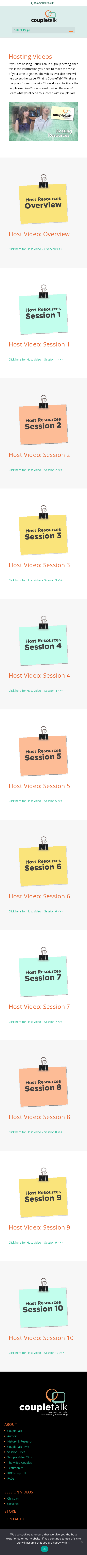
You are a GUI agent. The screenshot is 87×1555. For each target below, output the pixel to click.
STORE (10, 1511)
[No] (82, 1542)
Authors (12, 1436)
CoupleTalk (14, 1431)
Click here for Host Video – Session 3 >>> (36, 580)
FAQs (10, 1478)
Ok (44, 1549)
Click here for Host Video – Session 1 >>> (36, 359)
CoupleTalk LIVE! (18, 1447)
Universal (13, 1504)
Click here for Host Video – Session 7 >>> (36, 1022)
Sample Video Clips (19, 1457)
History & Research (20, 1441)
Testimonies (15, 1468)
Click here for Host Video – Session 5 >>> (36, 801)
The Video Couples (19, 1463)
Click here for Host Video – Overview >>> (35, 249)
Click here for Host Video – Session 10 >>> (36, 1353)
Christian (13, 1498)
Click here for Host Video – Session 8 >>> (36, 1132)
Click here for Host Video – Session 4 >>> (36, 691)
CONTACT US (16, 1518)
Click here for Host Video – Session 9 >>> (36, 1242)
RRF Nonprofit (16, 1473)
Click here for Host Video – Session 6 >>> (36, 911)
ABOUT (10, 1424)
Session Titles (16, 1452)
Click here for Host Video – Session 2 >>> (36, 470)
